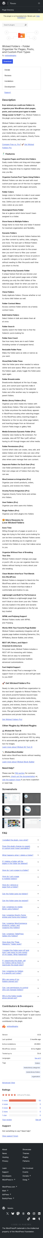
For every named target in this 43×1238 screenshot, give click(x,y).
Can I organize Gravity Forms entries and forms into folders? (14, 916)
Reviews (8, 75)
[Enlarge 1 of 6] (18, 796)
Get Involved (28, 1168)
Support (7, 92)
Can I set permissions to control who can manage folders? (15, 989)
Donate (27, 1176)
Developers (6, 1176)
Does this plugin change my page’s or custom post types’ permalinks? (16, 847)
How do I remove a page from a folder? (10, 886)
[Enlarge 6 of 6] (38, 820)
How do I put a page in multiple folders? (10, 877)
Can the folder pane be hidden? (15, 894)
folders (37, 1063)
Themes (26, 1153)
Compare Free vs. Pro (11, 144)
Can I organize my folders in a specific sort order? (12, 972)
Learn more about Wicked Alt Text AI (17, 747)
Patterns (26, 1161)
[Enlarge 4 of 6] (38, 808)
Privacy (5, 1161)
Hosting (5, 1157)
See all (38, 1120)
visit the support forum (11, 780)
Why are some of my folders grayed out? (10, 980)
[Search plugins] (25, 25)
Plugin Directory (8, 10)
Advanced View (8, 1083)
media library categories (32, 1067)
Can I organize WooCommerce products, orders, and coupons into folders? (14, 925)
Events (25, 1172)
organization (36, 1076)
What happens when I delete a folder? (17, 855)
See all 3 (38, 1058)
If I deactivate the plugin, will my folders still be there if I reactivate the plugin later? (13, 963)
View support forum (10, 1136)
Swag (26, 1180)
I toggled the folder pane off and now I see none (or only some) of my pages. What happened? (15, 952)
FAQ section (20, 773)
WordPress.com (9, 1187)
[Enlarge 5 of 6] (18, 820)
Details (7, 70)
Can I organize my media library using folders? (12, 908)
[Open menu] (39, 3)
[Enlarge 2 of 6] (38, 796)
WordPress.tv (8, 1180)
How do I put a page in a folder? (15, 870)
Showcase (27, 1149)
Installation (9, 81)
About (4, 1149)
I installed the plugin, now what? (15, 840)
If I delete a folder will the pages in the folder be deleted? (15, 862)
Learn (4, 1168)
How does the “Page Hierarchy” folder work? (12, 943)
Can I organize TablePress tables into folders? (13, 935)
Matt (5, 1191)
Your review (7, 1120)
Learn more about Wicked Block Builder (18, 762)
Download (7, 61)
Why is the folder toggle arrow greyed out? (12, 997)
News (4, 1153)
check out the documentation (23, 776)
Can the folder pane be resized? (15, 901)
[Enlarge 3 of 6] (18, 808)
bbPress (6, 1194)
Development (10, 87)
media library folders (33, 1072)
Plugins (25, 1157)
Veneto (10, 1208)
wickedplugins (10, 55)
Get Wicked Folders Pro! (12, 719)
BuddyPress (8, 1198)
